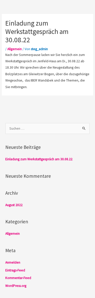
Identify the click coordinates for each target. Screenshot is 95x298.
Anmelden (12, 262)
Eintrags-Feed (15, 270)
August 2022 (14, 205)
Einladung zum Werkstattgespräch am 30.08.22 (38, 159)
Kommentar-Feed (18, 278)
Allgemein (14, 49)
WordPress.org (15, 286)
